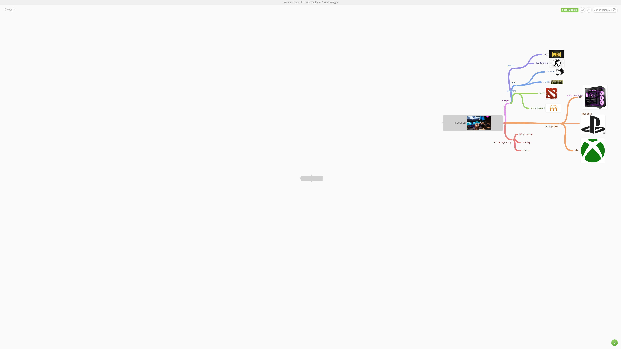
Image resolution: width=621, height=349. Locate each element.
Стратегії (511, 91)
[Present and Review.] (582, 10)
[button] (614, 342)
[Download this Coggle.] (588, 9)
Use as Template (603, 9)
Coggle (334, 2)
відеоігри (460, 122)
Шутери (510, 65)
